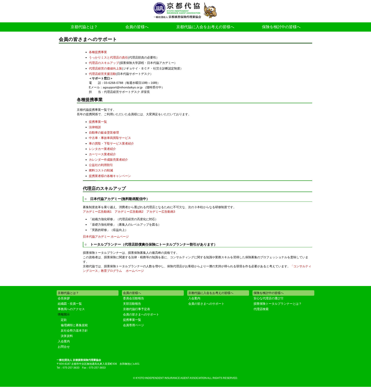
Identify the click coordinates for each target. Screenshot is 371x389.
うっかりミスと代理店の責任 (108, 57)
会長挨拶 (64, 298)
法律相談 (95, 127)
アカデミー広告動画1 (97, 211)
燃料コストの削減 (101, 170)
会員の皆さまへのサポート (141, 314)
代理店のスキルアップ (104, 63)
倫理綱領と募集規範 (74, 325)
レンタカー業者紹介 (102, 149)
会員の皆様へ (137, 27)
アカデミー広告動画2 (129, 211)
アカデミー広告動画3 (160, 211)
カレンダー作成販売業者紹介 (108, 159)
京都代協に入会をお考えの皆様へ (205, 27)
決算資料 (67, 336)
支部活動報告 (132, 303)
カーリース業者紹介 (102, 154)
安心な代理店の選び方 (269, 298)
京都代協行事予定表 (136, 309)
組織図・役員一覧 (70, 303)
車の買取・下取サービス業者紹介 (111, 143)
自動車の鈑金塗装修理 (104, 132)
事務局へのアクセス (71, 309)
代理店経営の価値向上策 (105, 68)
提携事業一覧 (98, 121)
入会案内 (64, 341)
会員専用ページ (133, 325)
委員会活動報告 (133, 298)
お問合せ (64, 346)
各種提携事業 (98, 52)
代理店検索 (261, 309)
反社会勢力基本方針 (74, 330)
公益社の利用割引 (101, 165)
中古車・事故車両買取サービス (110, 138)
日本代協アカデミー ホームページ (106, 236)
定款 (64, 319)
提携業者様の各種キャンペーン (110, 176)
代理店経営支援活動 (102, 73)
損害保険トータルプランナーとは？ (278, 303)
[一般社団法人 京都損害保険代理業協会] (185, 10)
